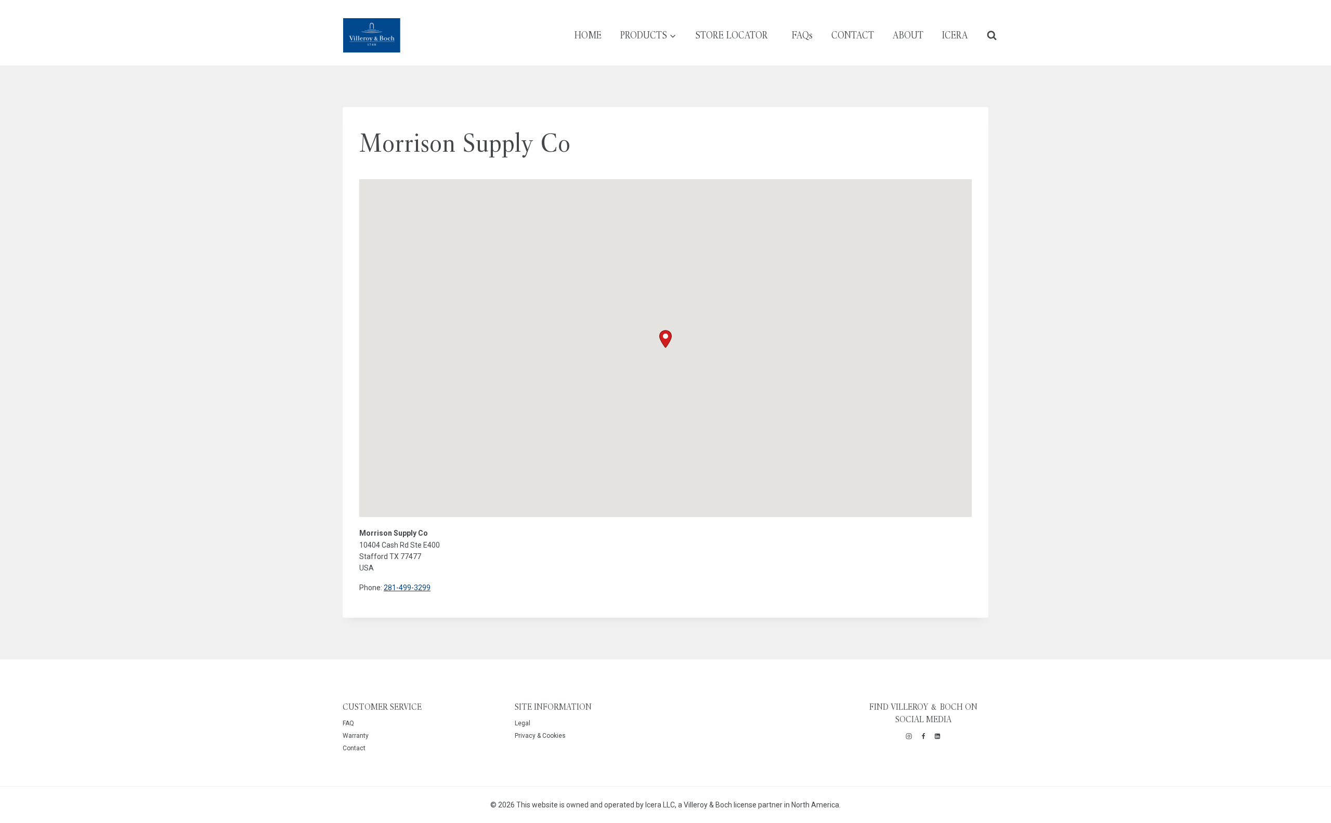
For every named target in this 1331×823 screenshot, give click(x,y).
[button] (665, 339)
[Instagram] (909, 736)
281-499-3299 (407, 587)
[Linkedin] (937, 736)
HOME (588, 35)
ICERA (955, 35)
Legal (522, 723)
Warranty (356, 735)
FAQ (348, 723)
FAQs (802, 35)
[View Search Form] (992, 35)
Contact (354, 748)
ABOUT (908, 35)
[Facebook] (923, 736)
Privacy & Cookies (540, 735)
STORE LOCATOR (731, 35)
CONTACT (852, 35)
